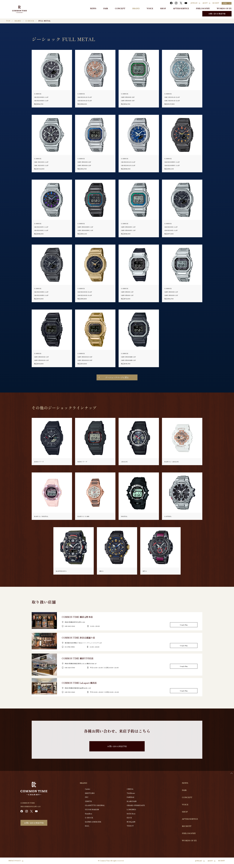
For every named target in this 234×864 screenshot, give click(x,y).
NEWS (93, 8)
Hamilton (88, 814)
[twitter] (181, 3)
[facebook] (171, 3)
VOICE (150, 8)
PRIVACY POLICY (15, 861)
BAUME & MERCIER (93, 822)
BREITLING (90, 793)
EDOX (129, 818)
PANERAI (130, 797)
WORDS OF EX (224, 8)
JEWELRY (194, 3)
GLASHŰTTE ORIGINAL (95, 805)
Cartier (87, 789)
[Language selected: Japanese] (228, 861)
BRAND (136, 8)
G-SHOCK (29, 21)
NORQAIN (131, 822)
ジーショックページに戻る (117, 377)
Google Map (183, 625)
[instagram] (176, 3)
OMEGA (130, 789)
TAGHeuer (131, 793)
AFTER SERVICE (181, 8)
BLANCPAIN (131, 801)
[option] (228, 862)
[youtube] (186, 3)
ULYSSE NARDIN (92, 810)
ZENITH (88, 801)
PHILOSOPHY (203, 8)
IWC (86, 797)
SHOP (163, 8)
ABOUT (205, 3)
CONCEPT (120, 8)
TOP (8, 21)
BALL (87, 826)
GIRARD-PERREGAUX (136, 805)
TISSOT (130, 826)
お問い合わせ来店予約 (216, 13)
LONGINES (131, 810)
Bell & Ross (131, 814)
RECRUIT (216, 3)
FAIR (105, 8)
